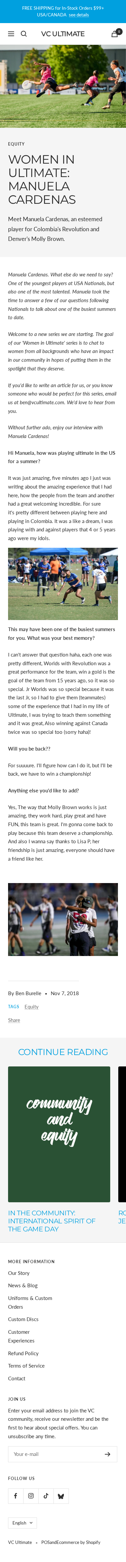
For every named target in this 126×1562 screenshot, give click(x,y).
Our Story (19, 1273)
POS (45, 1542)
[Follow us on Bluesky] (61, 1495)
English (19, 1523)
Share (14, 1020)
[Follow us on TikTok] (45, 1495)
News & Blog (23, 1285)
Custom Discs (23, 1319)
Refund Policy (23, 1353)
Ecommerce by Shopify (78, 1542)
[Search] (24, 34)
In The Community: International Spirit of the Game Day (52, 1221)
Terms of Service (26, 1366)
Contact (16, 1378)
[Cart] (114, 34)
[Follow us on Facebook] (15, 1495)
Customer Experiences (21, 1336)
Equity (16, 144)
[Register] (108, 1454)
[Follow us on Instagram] (30, 1495)
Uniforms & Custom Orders (30, 1302)
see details (79, 14)
